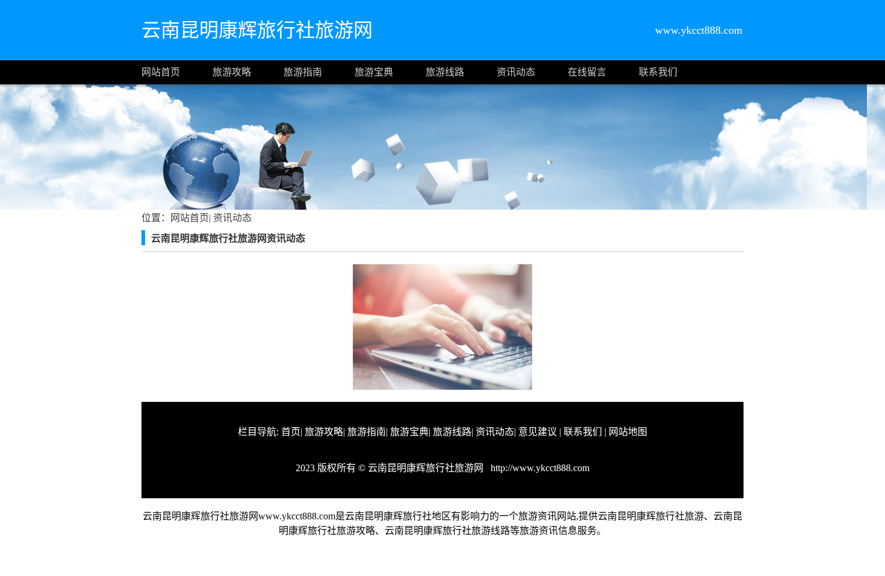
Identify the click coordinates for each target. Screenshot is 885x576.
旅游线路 (445, 72)
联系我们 (658, 72)
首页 (290, 432)
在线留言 (587, 72)
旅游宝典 (374, 72)
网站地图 (628, 432)
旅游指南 (303, 72)
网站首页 (160, 72)
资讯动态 (516, 72)
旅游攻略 (232, 72)
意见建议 (537, 432)
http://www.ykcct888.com (538, 468)
